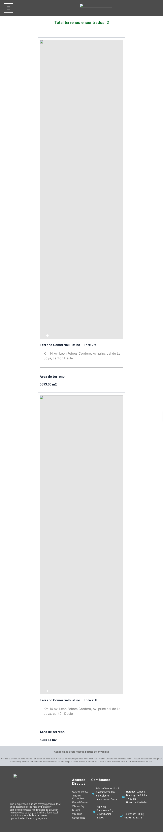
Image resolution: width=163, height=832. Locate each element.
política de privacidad (97, 751)
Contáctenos (78, 817)
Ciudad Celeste (79, 802)
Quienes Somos (80, 791)
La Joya (76, 810)
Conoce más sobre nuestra (81, 751)
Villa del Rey (78, 806)
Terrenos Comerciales (78, 797)
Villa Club (77, 814)
